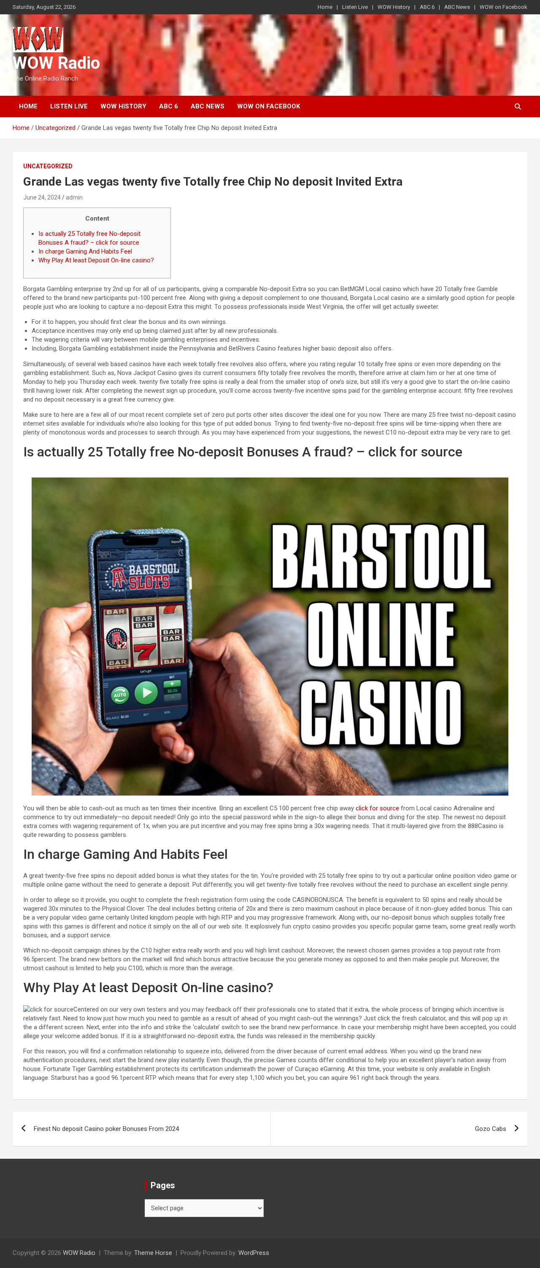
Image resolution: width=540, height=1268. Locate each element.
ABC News (457, 7)
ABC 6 (427, 7)
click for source (377, 808)
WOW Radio (56, 63)
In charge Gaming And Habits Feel (85, 251)
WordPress (253, 1253)
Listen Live (355, 7)
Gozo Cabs (490, 1129)
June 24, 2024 (42, 197)
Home (325, 7)
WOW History (394, 7)
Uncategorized (48, 166)
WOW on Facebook (503, 7)
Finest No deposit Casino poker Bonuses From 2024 (106, 1129)
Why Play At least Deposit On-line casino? (96, 260)
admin (74, 197)
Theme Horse (153, 1253)
